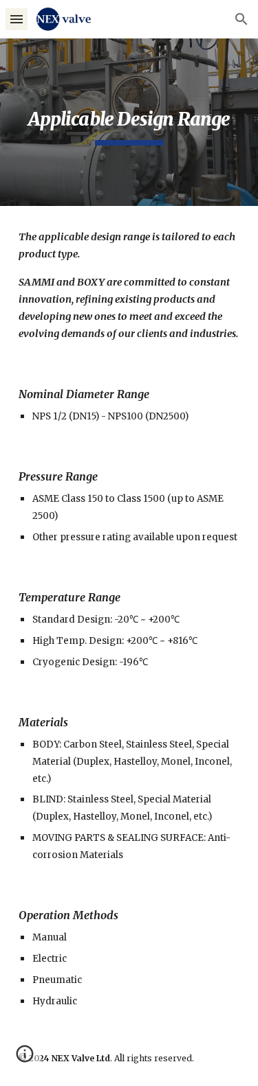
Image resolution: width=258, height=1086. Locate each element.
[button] (16, 19)
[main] (129, 122)
